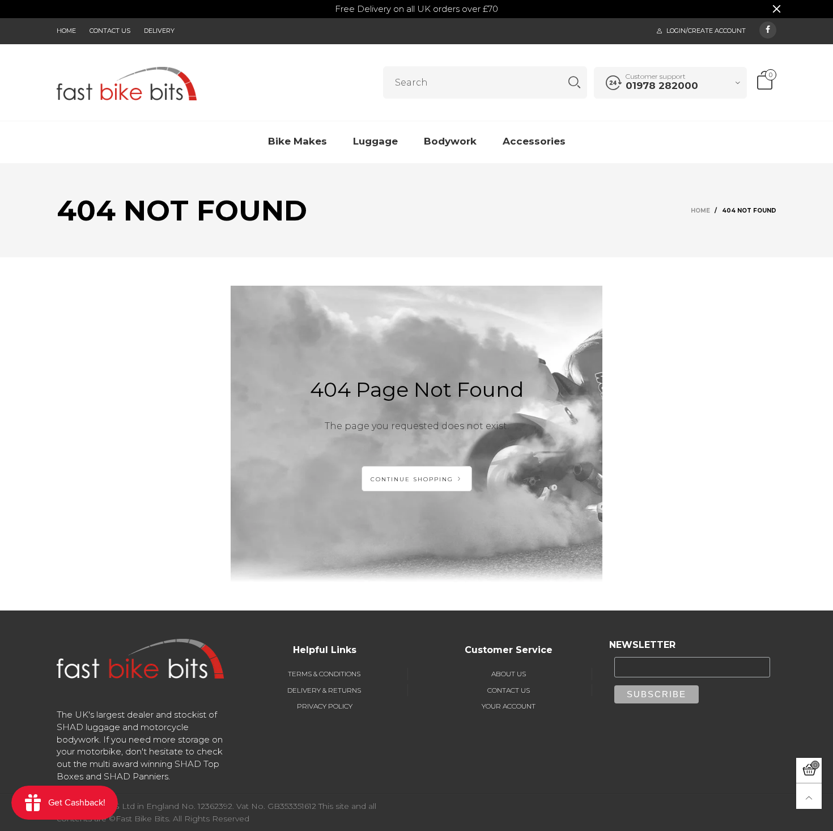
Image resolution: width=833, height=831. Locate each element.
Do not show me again (341, 177)
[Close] (594, 60)
